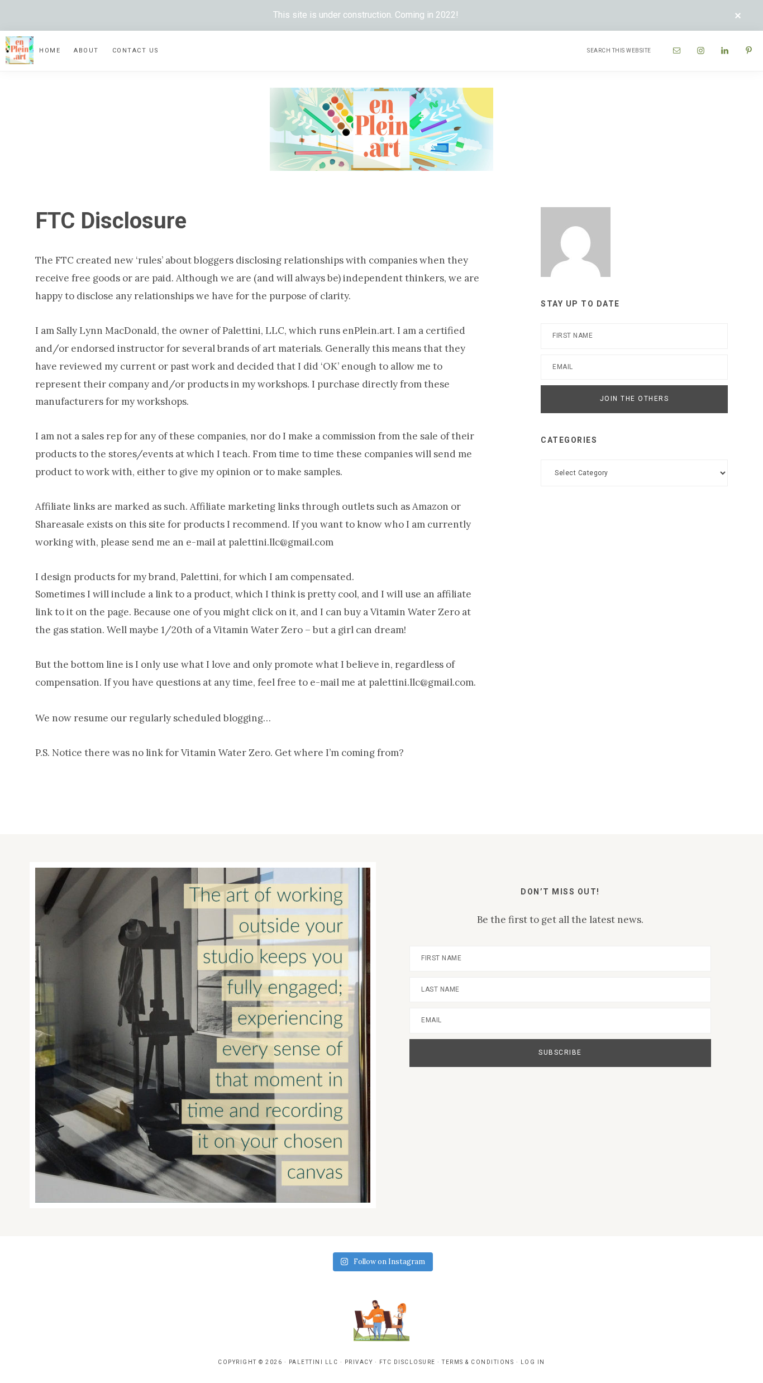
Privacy (359, 1362)
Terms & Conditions (478, 1362)
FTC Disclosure (407, 1362)
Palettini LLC (313, 1362)
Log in (533, 1362)
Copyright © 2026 (250, 1362)
